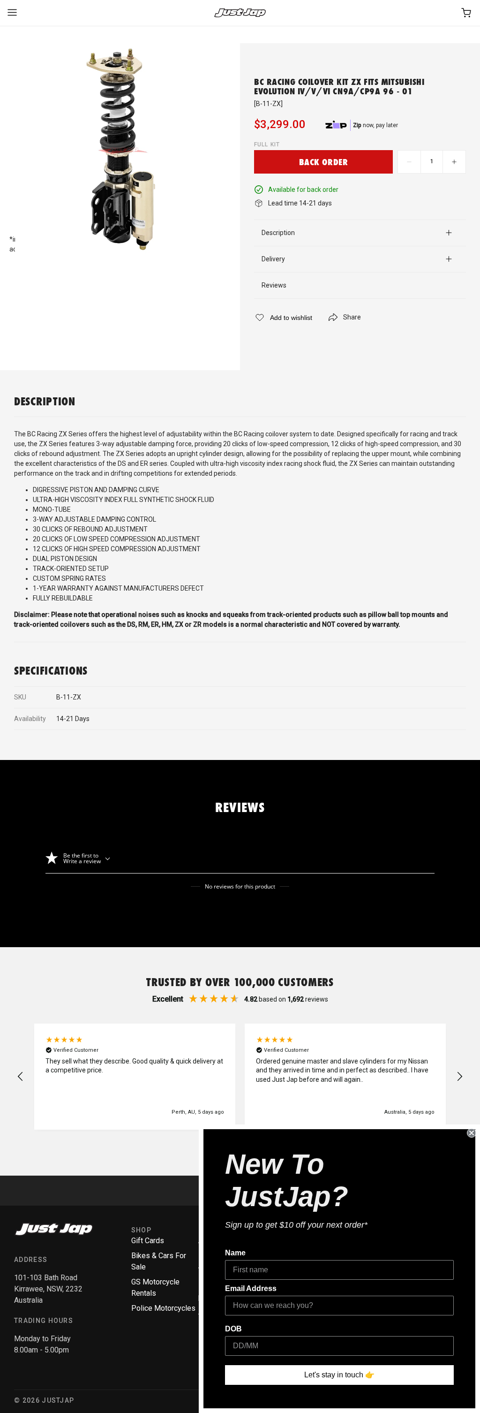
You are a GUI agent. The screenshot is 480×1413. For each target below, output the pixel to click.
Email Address (251, 1288)
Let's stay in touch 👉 (339, 1375)
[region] (240, 1076)
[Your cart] (467, 13)
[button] (20, 1076)
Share (352, 317)
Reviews (274, 285)
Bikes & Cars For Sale (158, 1261)
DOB (233, 1329)
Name (235, 1253)
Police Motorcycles (163, 1308)
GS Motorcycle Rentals (155, 1287)
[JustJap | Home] (240, 13)
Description (278, 232)
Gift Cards (147, 1240)
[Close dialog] (471, 1133)
